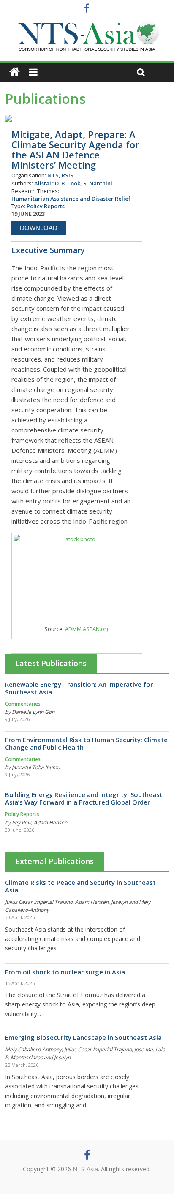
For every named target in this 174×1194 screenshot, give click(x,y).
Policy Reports (22, 814)
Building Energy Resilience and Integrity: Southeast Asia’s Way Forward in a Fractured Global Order (84, 798)
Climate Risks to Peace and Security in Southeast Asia (80, 886)
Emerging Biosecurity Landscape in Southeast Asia (83, 1037)
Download (38, 227)
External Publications (54, 861)
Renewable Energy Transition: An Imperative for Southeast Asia (79, 688)
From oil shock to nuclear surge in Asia (65, 972)
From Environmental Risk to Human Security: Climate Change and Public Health (86, 743)
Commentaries (23, 703)
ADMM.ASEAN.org (87, 629)
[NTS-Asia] (87, 25)
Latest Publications (51, 663)
